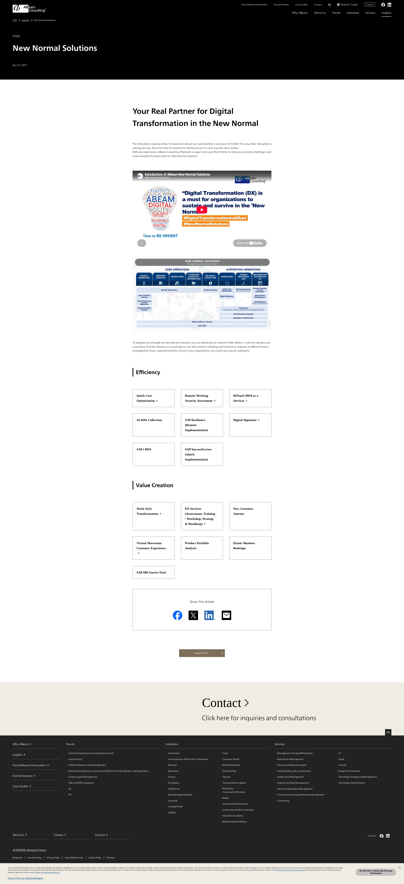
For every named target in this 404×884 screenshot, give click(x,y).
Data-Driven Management (290, 759)
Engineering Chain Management (293, 783)
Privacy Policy (53, 857)
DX (69, 794)
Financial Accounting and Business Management (300, 794)
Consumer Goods (231, 759)
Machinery (173, 771)
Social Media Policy (74, 857)
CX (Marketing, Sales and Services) (294, 771)
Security (342, 765)
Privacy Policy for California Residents (25, 878)
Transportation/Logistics (234, 783)
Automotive (174, 753)
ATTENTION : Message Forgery (29, 850)
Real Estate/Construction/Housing (234, 790)
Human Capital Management (82, 777)
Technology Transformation (352, 783)
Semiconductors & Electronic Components (188, 759)
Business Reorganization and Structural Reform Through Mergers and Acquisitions (108, 771)
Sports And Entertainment (235, 804)
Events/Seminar (281, 4)
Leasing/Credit (175, 806)
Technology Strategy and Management (358, 777)
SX (69, 789)
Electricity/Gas (229, 771)
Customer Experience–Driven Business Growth (91, 753)
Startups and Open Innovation (292, 765)
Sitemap (111, 857)
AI (340, 753)
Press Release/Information (254, 4)
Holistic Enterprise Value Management (87, 765)
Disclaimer (18, 857)
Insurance (173, 800)
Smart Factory (75, 759)
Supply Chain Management (290, 777)
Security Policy (35, 857)
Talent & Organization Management (295, 789)
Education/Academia (233, 815)
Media (226, 798)
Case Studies (301, 4)
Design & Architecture (349, 771)
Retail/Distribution (231, 765)
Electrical (172, 765)
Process (171, 777)
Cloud (341, 759)
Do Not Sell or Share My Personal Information (375, 872)
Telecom (227, 777)
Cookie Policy (95, 857)
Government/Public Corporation (238, 810)
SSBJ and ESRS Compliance (81, 783)
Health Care (174, 789)
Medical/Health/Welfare (235, 821)
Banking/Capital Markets (180, 794)
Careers (318, 4)
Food (225, 753)
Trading (171, 812)
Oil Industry (173, 783)
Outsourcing (283, 800)
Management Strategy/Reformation (295, 753)
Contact (370, 4)
